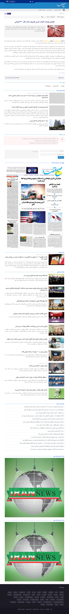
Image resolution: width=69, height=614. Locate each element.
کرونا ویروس (50, 604)
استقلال (51, 592)
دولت (57, 597)
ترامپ (45, 594)
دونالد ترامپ (50, 597)
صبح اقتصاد (46, 41)
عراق (42, 599)
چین (62, 604)
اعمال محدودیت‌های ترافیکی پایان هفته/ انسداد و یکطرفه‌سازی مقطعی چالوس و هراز (43, 422)
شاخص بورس (60, 599)
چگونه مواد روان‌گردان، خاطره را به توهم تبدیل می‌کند (51, 434)
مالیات (19, 599)
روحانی (43, 597)
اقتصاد (45, 592)
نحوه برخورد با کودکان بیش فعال (38, 366)
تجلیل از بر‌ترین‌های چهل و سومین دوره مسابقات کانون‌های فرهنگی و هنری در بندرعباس (26, 289)
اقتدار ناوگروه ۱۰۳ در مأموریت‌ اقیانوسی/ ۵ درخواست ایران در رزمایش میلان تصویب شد (26, 258)
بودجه (62, 594)
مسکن (40, 602)
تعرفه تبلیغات (35, 609)
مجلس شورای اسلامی (59, 602)
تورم (33, 594)
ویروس (28, 602)
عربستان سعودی (35, 599)
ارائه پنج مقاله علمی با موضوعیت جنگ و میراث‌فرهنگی (32, 301)
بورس (56, 594)
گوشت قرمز (56, 86)
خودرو (10, 594)
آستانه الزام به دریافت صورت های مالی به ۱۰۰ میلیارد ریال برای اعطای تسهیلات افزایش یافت (42, 443)
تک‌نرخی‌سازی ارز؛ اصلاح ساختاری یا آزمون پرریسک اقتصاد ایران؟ (30, 107)
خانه (51, 609)
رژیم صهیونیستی (29, 597)
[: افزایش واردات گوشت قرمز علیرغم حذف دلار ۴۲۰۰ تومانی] (6, 13)
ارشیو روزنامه (28, 609)
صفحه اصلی (49, 10)
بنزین (10, 592)
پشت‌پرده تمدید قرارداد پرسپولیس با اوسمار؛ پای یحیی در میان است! (47, 449)
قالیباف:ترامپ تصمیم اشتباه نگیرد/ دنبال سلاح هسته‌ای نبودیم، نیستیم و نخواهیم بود (43, 440)
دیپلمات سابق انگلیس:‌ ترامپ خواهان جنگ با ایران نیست (50, 425)
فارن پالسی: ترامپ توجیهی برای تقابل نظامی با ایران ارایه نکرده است (47, 437)
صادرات (53, 599)
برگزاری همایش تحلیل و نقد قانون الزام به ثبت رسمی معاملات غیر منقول (27, 339)
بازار (34, 592)
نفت (34, 602)
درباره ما (42, 609)
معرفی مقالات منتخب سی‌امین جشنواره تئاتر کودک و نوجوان (30, 314)
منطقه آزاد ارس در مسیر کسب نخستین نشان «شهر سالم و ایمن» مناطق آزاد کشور (44, 410)
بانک (29, 592)
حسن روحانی (27, 594)
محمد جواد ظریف (48, 602)
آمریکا (62, 592)
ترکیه (39, 594)
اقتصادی (40, 10)
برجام (16, 592)
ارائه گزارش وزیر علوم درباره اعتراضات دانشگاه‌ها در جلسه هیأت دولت (47, 428)
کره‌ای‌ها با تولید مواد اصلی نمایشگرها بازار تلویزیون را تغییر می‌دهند (47, 446)
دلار (62, 597)
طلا (47, 599)
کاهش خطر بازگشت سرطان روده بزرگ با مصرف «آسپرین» (31, 390)
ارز (56, 592)
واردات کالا (48, 86)
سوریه (16, 597)
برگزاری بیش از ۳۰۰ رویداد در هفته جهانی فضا (34, 352)
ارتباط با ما (47, 609)
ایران (39, 592)
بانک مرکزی (22, 592)
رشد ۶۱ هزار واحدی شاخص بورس (39, 121)
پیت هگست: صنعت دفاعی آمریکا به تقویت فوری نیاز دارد (50, 413)
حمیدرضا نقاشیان (18, 594)
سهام (22, 597)
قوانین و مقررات (21, 609)
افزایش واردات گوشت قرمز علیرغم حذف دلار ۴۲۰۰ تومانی (34, 21)
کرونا (57, 604)
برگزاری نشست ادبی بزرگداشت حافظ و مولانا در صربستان (31, 326)
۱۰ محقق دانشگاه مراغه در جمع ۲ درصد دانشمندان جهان (31, 377)
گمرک (43, 604)
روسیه (37, 597)
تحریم (50, 594)
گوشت (63, 86)
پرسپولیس (13, 602)
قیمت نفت (26, 599)
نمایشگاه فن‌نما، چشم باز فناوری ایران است (35, 275)
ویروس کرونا (21, 602)
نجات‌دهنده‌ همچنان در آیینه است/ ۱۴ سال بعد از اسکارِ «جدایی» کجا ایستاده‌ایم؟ (28, 96)
